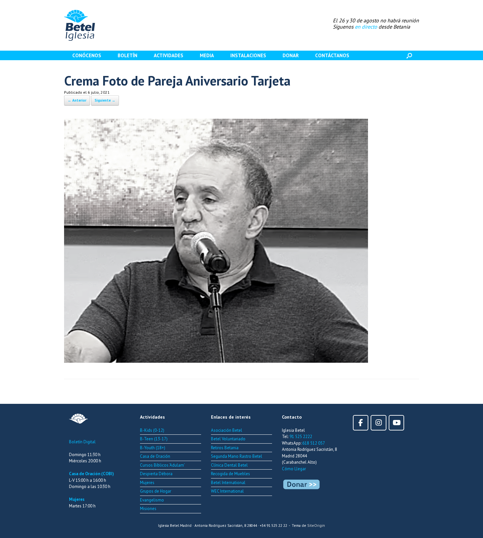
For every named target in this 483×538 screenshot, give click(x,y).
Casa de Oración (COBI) (91, 474)
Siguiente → (105, 100)
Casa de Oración (155, 456)
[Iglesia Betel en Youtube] (396, 422)
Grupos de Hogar (155, 491)
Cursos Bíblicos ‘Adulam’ (162, 465)
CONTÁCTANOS (332, 55)
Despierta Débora (156, 474)
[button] (409, 55)
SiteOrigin (316, 525)
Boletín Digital (82, 442)
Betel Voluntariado (228, 439)
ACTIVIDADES (168, 55)
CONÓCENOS (86, 55)
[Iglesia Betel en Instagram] (378, 422)
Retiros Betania (225, 448)
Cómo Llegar (294, 469)
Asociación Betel (226, 430)
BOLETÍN (127, 55)
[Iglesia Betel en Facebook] (360, 422)
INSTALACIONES (248, 55)
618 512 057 (313, 443)
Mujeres (76, 499)
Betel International (228, 482)
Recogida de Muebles (230, 474)
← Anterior (77, 100)
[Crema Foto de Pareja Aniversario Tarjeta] (216, 360)
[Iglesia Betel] (79, 25)
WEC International (227, 491)
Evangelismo (152, 500)
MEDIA (207, 55)
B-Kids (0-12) (152, 430)
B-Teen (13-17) (154, 439)
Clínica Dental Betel (229, 465)
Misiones (148, 508)
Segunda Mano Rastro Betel (236, 456)
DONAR (291, 55)
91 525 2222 (300, 436)
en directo (366, 26)
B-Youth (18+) (152, 448)
